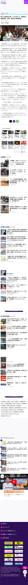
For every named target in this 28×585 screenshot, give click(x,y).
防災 (14, 403)
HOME (4, 523)
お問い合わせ (6, 537)
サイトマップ (6, 527)
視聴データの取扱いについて (10, 534)
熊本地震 (4, 401)
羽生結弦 (22, 411)
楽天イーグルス (12, 409)
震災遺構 (11, 407)
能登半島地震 (18, 407)
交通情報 (4, 405)
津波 (12, 401)
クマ (3, 403)
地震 (8, 401)
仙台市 (18, 403)
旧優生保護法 (8, 403)
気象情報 (24, 403)
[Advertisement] (14, 191)
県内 (3, 22)
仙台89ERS (20, 409)
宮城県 (7, 22)
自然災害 (19, 405)
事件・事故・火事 (11, 405)
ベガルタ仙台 (5, 409)
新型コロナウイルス (6, 415)
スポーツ (25, 407)
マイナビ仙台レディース (7, 411)
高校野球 (16, 411)
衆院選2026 (22, 401)
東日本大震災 (5, 407)
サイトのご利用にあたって (9, 530)
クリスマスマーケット (14, 413)
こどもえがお (5, 413)
